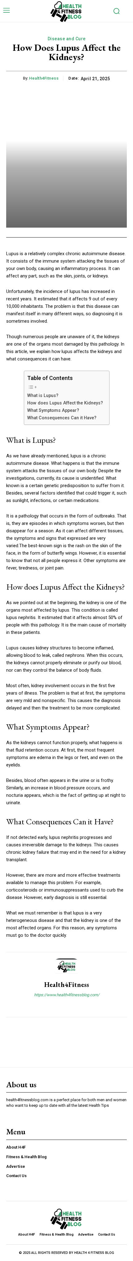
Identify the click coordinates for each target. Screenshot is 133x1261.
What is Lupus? (42, 395)
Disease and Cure (67, 38)
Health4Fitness (43, 78)
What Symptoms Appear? (53, 410)
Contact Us (16, 1175)
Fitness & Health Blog (26, 1156)
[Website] (66, 1005)
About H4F (16, 1147)
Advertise (15, 1166)
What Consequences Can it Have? (62, 417)
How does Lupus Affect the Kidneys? (65, 402)
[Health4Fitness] (66, 966)
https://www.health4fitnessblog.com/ (66, 995)
